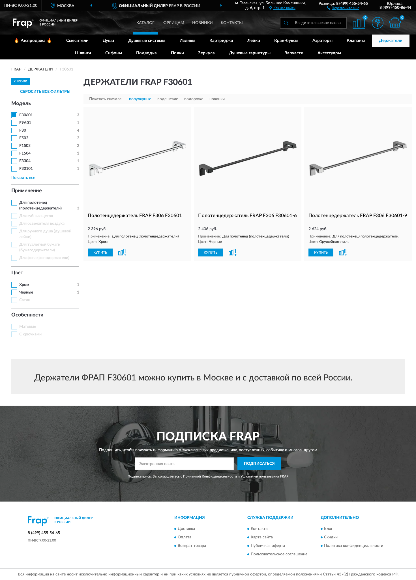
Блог (328, 529)
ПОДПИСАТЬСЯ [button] (259, 464)
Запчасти (294, 53)
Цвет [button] (17, 272)
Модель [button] (21, 103)
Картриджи (221, 40)
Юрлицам (173, 23)
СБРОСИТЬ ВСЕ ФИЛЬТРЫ (45, 92)
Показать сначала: (106, 99)
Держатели (390, 40)
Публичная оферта (268, 546)
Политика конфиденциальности (353, 546)
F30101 (26, 169)
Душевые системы (146, 40)
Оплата (184, 537)
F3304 (25, 161)
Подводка (146, 53)
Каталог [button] (145, 23)
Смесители (77, 40)
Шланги (83, 53)
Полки (177, 53)
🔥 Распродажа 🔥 (33, 40)
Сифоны (113, 53)
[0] (395, 23)
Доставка (186, 529)
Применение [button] (26, 190)
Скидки (331, 537)
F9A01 (25, 123)
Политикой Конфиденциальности (210, 476)
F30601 (26, 115)
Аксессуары (329, 53)
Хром (24, 285)
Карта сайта (262, 537)
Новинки (202, 23)
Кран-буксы (286, 40)
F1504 (25, 153)
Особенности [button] (27, 315)
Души (108, 40)
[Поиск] (285, 23)
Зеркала (206, 53)
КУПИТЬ (100, 252)
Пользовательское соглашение (279, 554)
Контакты (232, 23)
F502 (23, 138)
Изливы (187, 40)
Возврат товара (192, 546)
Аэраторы (322, 40)
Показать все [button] (23, 178)
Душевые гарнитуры (250, 53)
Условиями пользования (260, 476)
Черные (26, 292)
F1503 (25, 146)
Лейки (253, 40)
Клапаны (356, 40)
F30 (22, 130)
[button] (343, 7)
